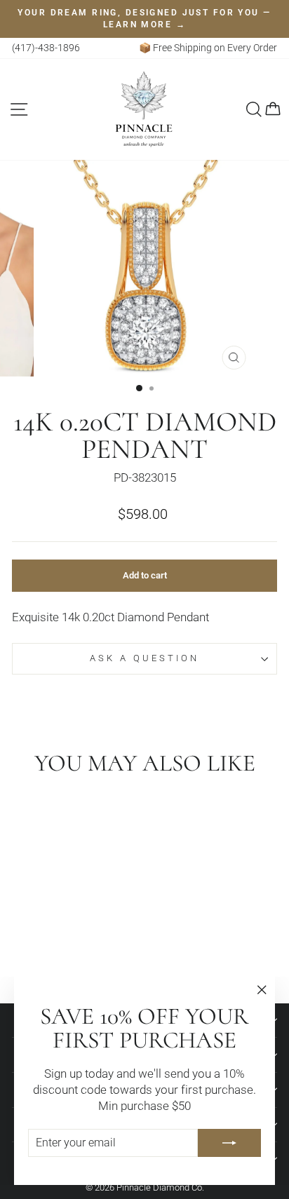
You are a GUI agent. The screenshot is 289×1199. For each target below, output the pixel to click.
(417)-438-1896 (46, 47)
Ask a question (144, 658)
